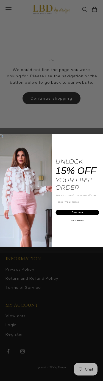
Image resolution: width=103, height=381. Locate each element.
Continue (77, 212)
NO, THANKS (77, 220)
